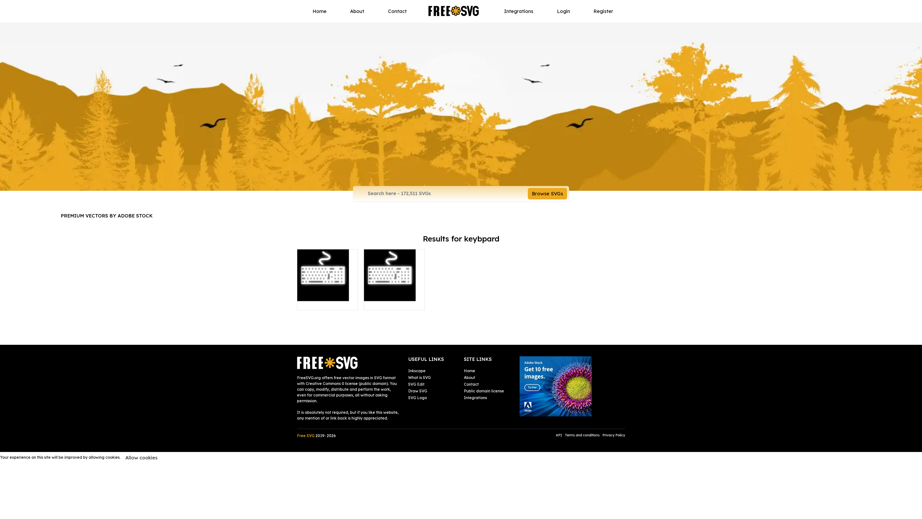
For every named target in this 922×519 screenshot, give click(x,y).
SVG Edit (416, 384)
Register (603, 11)
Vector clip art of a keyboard (394, 300)
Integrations (518, 11)
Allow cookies (141, 458)
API (559, 435)
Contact (397, 11)
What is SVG (419, 377)
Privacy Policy (613, 435)
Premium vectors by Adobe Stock (107, 216)
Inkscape (416, 370)
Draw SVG (417, 391)
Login (563, 11)
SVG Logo (417, 397)
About (357, 11)
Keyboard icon (316, 303)
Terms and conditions (582, 435)
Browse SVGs (547, 194)
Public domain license (484, 391)
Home (320, 11)
